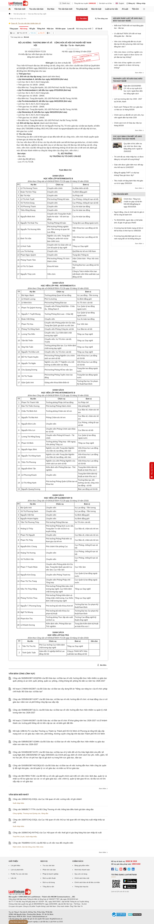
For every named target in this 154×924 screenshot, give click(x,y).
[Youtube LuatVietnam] (120, 869)
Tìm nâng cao (102, 18)
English (121, 3)
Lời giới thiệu (15, 865)
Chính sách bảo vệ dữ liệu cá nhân (87, 882)
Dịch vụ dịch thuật (49, 878)
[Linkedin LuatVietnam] (133, 869)
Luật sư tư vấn (111, 9)
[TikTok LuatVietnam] (125, 869)
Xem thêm (103, 788)
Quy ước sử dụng (81, 874)
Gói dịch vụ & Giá (105, 3)
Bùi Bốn (103, 665)
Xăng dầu (44, 813)
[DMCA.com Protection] (135, 915)
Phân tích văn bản (49, 870)
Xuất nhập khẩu (18, 803)
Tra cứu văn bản (36, 9)
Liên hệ (13, 878)
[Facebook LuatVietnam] (112, 869)
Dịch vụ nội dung (49, 882)
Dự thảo (50, 9)
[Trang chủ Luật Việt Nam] (18, 3)
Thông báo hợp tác (81, 886)
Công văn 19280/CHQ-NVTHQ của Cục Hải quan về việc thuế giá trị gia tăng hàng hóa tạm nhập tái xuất (57, 833)
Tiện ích (135, 9)
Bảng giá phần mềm (82, 865)
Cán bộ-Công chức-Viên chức (32, 847)
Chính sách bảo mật (82, 878)
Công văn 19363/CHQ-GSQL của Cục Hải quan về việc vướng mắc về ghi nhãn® (47, 799)
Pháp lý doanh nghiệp (50, 874)
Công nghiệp (17, 813)
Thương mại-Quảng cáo (31, 813)
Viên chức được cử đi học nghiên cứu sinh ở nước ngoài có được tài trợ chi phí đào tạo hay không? (128, 54)
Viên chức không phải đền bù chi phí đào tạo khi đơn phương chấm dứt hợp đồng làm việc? (128, 44)
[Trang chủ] (9, 9)
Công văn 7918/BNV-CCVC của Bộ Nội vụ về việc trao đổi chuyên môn (43, 843)
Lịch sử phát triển (17, 870)
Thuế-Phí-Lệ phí (19, 836)
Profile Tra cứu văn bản (19, 874)
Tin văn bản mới (65, 9)
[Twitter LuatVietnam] (129, 869)
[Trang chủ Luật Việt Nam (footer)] (20, 894)
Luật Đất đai (43, 922)
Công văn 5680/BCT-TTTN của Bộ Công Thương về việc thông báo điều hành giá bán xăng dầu (53, 809)
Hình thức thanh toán (82, 870)
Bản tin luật (96, 9)
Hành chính (17, 847)
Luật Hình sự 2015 (56, 922)
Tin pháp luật (81, 9)
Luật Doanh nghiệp (31, 922)
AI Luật (125, 9)
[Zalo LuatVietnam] (116, 869)
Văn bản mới (19, 9)
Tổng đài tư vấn (48, 886)
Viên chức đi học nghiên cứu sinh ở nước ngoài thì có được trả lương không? (127, 65)
